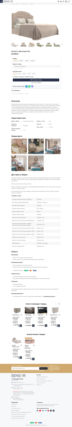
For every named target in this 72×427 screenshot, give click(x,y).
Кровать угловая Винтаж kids (28, 347)
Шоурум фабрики (15, 410)
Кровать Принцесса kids (15, 346)
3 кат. (24, 73)
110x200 (27, 60)
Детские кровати (20, 93)
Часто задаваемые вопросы (18, 416)
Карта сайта (43, 425)
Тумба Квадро (28, 315)
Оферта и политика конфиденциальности (21, 412)
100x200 (21, 60)
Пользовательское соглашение (18, 414)
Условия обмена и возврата (17, 418)
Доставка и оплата (16, 408)
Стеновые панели (41, 382)
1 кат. (15, 73)
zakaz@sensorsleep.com (49, 296)
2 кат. (19, 73)
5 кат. (34, 73)
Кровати (26, 93)
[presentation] (10, 44)
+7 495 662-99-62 (17, 379)
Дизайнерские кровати (42, 377)
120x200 (32, 60)
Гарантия (13, 406)
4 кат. (29, 73)
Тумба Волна (40, 315)
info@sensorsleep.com (18, 382)
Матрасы (39, 384)
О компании (14, 404)
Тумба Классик (15, 315)
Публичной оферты (40, 370)
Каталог (13, 93)
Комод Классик (53, 315)
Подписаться (43, 368)
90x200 (15, 60)
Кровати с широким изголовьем (44, 380)
